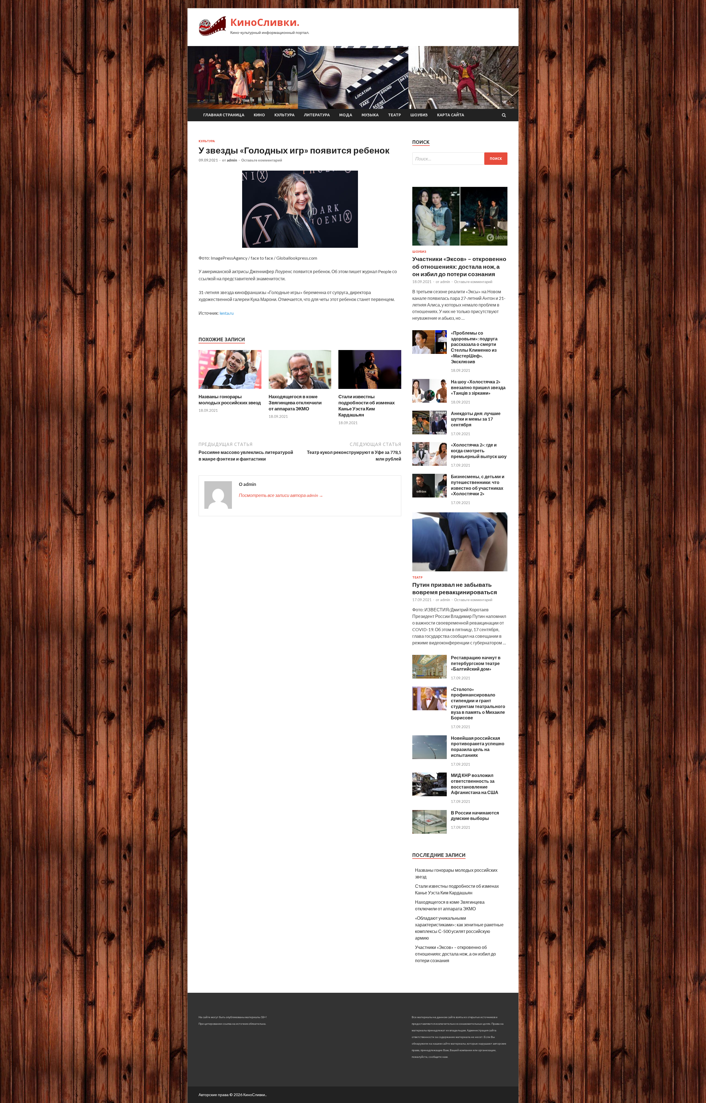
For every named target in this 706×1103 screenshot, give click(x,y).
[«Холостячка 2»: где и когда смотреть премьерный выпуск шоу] (429, 464)
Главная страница (223, 115)
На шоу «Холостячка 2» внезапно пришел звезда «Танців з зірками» (478, 387)
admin (232, 160)
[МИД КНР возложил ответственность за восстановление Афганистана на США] (429, 794)
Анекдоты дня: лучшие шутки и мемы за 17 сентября (476, 419)
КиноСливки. (264, 22)
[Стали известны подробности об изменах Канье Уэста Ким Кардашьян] (369, 390)
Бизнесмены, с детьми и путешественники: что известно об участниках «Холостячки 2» (477, 485)
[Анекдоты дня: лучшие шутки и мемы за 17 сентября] (429, 432)
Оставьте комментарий (261, 160)
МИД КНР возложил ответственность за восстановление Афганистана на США (474, 784)
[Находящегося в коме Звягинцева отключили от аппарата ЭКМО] (300, 390)
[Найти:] (459, 158)
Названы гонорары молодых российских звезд (230, 399)
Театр (394, 115)
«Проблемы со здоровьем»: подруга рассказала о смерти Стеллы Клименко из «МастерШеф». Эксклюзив (474, 347)
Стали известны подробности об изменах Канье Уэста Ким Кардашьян (366, 406)
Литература (317, 115)
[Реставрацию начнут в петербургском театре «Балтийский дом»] (429, 676)
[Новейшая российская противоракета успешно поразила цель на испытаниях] (429, 757)
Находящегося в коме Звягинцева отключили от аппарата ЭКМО (295, 402)
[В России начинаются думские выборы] (429, 832)
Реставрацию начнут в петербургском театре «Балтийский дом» (476, 663)
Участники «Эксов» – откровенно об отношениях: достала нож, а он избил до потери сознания (459, 266)
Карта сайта (450, 115)
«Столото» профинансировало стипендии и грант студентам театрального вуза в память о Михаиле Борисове (478, 703)
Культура (284, 115)
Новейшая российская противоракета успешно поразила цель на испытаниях (477, 746)
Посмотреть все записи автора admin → (281, 495)
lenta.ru (227, 313)
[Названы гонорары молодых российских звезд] (230, 390)
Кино (259, 115)
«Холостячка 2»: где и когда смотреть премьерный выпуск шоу (479, 450)
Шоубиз (419, 115)
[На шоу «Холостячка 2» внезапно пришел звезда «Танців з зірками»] (429, 400)
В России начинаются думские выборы (475, 815)
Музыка (370, 115)
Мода (345, 115)
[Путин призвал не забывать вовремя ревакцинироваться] (459, 572)
